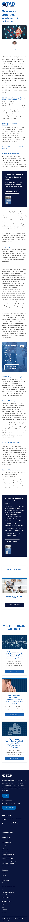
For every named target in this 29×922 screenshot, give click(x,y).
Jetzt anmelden (14, 604)
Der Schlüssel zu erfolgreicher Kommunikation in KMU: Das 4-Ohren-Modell (14, 699)
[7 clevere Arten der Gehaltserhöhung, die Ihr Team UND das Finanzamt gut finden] (14, 642)
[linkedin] (7, 823)
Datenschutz (12, 920)
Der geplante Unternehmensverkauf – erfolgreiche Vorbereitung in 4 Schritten (14, 743)
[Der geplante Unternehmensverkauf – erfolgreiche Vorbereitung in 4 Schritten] (14, 729)
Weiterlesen (14, 671)
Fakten (18, 920)
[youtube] (15, 823)
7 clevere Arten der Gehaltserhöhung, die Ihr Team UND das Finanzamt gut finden (14, 655)
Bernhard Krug (12, 49)
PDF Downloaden (12, 192)
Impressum (5, 920)
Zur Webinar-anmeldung (12, 367)
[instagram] (19, 823)
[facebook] (3, 823)
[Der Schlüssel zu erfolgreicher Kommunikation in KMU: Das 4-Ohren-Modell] (14, 685)
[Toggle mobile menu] (26, 4)
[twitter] (11, 823)
